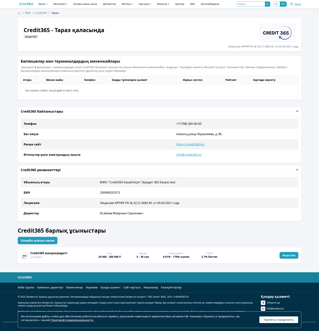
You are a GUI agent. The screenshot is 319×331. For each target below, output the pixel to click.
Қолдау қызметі (110, 287)
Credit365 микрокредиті (48, 253)
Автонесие (59, 4)
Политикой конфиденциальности (72, 320)
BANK (26, 4)
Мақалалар (151, 287)
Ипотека (126, 4)
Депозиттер (109, 4)
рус (276, 3)
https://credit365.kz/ (190, 144)
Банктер (179, 4)
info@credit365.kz (188, 155)
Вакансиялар (74, 287)
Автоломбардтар (210, 4)
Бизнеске (162, 4)
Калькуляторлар (171, 287)
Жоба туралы (26, 287)
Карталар (144, 4)
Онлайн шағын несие (85, 4)
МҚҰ (192, 4)
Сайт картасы (132, 287)
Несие (41, 4)
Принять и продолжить (279, 319)
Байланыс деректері (50, 287)
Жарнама (92, 287)
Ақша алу (288, 255)
